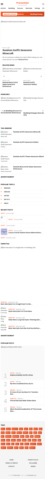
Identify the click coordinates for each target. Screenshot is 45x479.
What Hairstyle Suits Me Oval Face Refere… (24, 328)
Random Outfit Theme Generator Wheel (28, 156)
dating (6, 196)
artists (7, 199)
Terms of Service (11, 463)
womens (32, 448)
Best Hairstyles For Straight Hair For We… (16, 304)
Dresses (12, 390)
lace (27, 436)
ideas (22, 436)
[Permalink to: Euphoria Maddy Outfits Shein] (22, 358)
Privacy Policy (33, 460)
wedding (7, 188)
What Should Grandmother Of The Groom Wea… (25, 410)
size (22, 444)
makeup (37, 436)
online (13, 440)
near (8, 440)
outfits (24, 440)
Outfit (3, 213)
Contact (11, 466)
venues (3, 448)
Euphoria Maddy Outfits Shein (21, 375)
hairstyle (8, 436)
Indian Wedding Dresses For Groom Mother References (11, 112)
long (31, 436)
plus (29, 440)
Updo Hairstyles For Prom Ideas (20, 311)
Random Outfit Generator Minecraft (17, 52)
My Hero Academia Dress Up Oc (21, 384)
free (31, 432)
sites (17, 444)
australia (14, 429)
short (8, 444)
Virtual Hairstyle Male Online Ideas (23, 401)
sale (39, 440)
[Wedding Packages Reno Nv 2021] (33, 104)
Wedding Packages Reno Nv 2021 (33, 114)
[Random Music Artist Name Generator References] (12, 73)
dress (6, 203)
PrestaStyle (22, 2)
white (21, 448)
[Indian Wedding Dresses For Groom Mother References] (11, 103)
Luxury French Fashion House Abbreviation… (25, 233)
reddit (34, 440)
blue (40, 429)
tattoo (39, 444)
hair (2, 436)
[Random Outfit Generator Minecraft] (22, 33)
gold (35, 432)
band (25, 429)
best (31, 429)
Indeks (33, 466)
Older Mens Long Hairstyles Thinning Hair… (24, 320)
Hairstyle (4, 302)
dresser (19, 432)
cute (2, 432)
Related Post (23, 60)
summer (33, 444)
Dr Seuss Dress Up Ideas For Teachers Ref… (24, 393)
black (35, 429)
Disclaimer (33, 463)
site (13, 444)
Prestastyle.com (31, 475)
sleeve (27, 444)
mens (3, 440)
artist (2, 429)
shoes (3, 444)
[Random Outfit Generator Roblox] (33, 73)
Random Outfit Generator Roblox (30, 83)
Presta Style (16, 475)
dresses (7, 192)
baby (21, 429)
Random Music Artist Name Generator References (10, 84)
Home (11, 460)
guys (40, 432)
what (16, 448)
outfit (18, 440)
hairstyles (15, 436)
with (26, 448)
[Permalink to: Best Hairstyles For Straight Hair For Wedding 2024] (22, 273)
